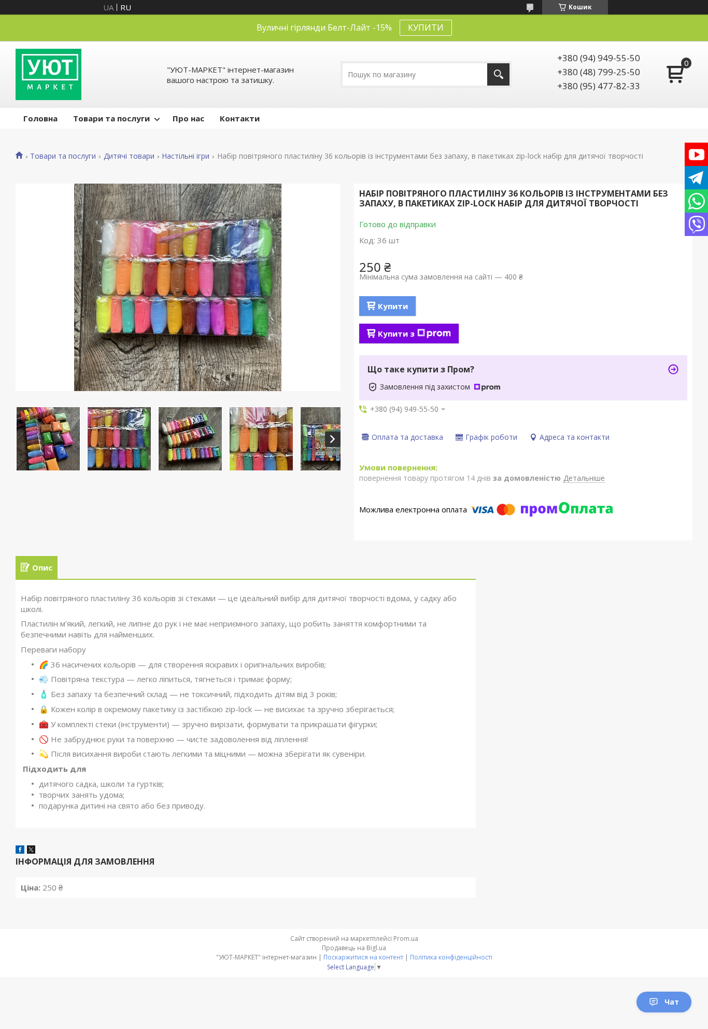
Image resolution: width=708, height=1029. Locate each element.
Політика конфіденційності (451, 957)
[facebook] (20, 850)
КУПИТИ (426, 27)
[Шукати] (498, 74)
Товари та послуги (111, 118)
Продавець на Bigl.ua (354, 947)
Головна (40, 118)
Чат (671, 1002)
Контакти (240, 118)
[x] (31, 850)
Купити (393, 306)
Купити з (396, 333)
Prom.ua (405, 938)
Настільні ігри (185, 156)
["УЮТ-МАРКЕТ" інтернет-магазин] (48, 74)
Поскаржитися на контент (363, 957)
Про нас (188, 118)
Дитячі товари (129, 156)
